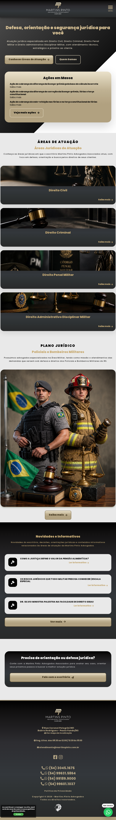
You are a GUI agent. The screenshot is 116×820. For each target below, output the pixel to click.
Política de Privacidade (58, 791)
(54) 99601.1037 (61, 784)
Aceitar (18, 814)
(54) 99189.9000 (61, 779)
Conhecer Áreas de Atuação (27, 59)
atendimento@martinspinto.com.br (59, 747)
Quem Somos (68, 59)
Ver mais (56, 622)
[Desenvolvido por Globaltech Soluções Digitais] (58, 811)
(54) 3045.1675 (61, 768)
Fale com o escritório (56, 677)
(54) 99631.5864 (61, 774)
